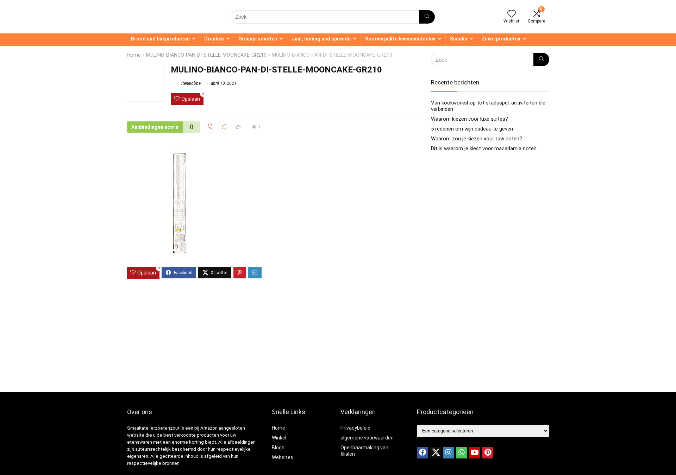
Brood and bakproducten (160, 39)
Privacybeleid (355, 428)
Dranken (214, 39)
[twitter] (435, 452)
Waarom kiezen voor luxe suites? (469, 119)
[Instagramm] (448, 452)
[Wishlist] (511, 14)
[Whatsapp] (461, 452)
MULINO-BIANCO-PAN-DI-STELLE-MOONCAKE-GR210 (206, 55)
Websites (282, 457)
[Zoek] (427, 17)
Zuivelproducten (501, 39)
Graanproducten (257, 39)
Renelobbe (190, 83)
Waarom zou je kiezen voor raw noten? (476, 138)
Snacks (458, 39)
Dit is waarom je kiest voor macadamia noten (484, 148)
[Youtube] (474, 452)
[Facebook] (422, 452)
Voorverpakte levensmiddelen (400, 39)
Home (134, 55)
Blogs (278, 447)
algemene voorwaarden (367, 438)
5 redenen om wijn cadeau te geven (472, 129)
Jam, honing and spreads (321, 39)
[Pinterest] (487, 452)
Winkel (279, 438)
